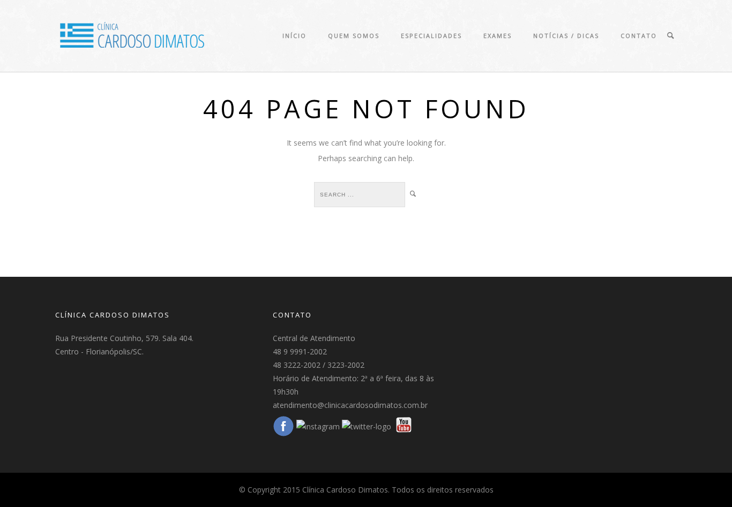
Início (294, 36)
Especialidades (431, 36)
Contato (639, 36)
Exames (497, 36)
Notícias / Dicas (566, 36)
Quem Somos (353, 36)
